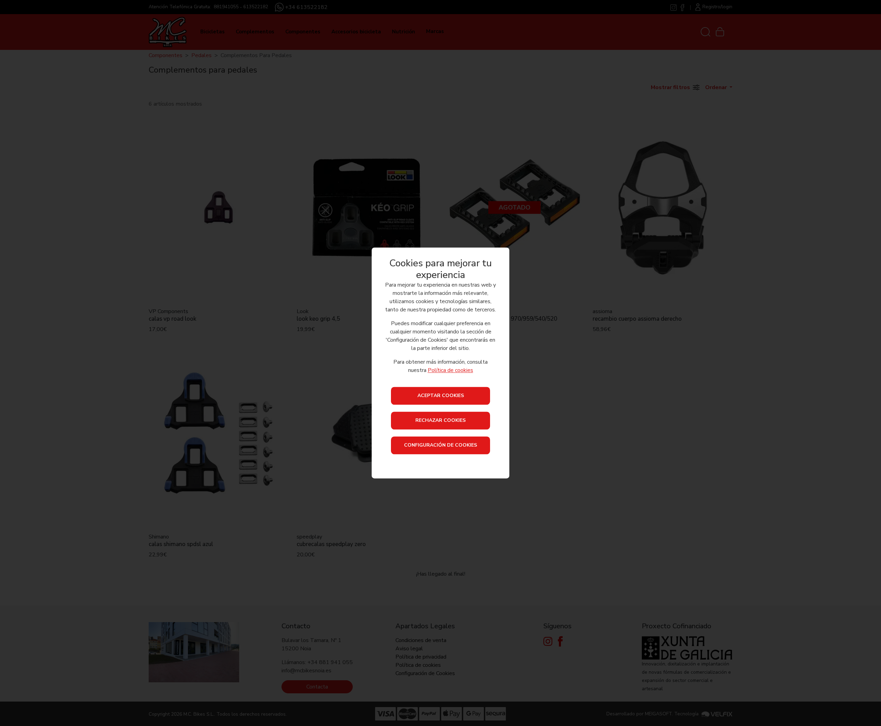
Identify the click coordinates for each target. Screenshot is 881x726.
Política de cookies (450, 370)
